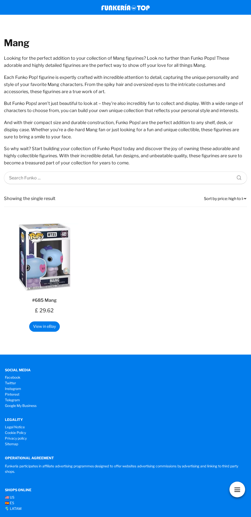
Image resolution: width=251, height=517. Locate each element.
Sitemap (11, 444)
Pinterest (12, 394)
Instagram (13, 389)
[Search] (237, 176)
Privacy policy (16, 438)
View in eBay (44, 326)
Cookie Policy (15, 433)
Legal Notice (15, 427)
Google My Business (21, 405)
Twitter (10, 383)
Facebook (12, 377)
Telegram (12, 400)
